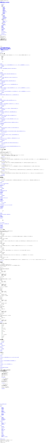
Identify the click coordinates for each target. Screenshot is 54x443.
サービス (3, 4)
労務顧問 (4, 15)
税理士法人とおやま (4, 2)
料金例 (2, 26)
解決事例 (3, 25)
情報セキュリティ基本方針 (5, 436)
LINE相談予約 (3, 388)
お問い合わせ (3, 33)
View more (1, 368)
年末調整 (3, 409)
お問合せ (3, 433)
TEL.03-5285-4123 (3, 377)
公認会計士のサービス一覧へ (3, 139)
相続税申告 (3, 414)
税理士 (1, 406)
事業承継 (4, 13)
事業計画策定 (4, 10)
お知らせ (3, 431)
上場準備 (4, 21)
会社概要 (3, 29)
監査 (3, 20)
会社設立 (3, 407)
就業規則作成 (4, 18)
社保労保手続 (3, 418)
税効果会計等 (4, 22)
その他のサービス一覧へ (3, 147)
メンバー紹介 (3, 28)
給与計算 (4, 16)
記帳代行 (3, 410)
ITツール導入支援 (5, 17)
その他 (1, 425)
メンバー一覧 (1, 260)
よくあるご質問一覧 (2, 175)
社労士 (2, 14)
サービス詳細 (3, 160)
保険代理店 (4, 24)
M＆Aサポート (3, 427)
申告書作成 (4, 8)
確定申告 (4, 12)
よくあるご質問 (3, 429)
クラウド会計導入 (5, 11)
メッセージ (3, 428)
